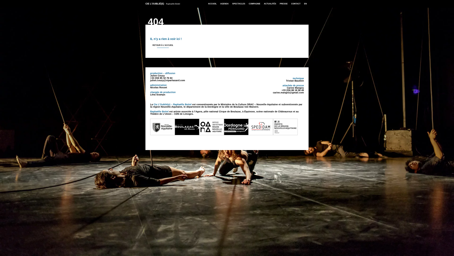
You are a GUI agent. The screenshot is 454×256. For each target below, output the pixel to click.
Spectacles (238, 4)
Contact (296, 4)
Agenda (224, 4)
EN (305, 4)
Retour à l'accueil (163, 45)
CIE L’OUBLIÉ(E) (162, 3)
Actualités (270, 4)
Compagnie (254, 4)
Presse (284, 4)
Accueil (212, 4)
